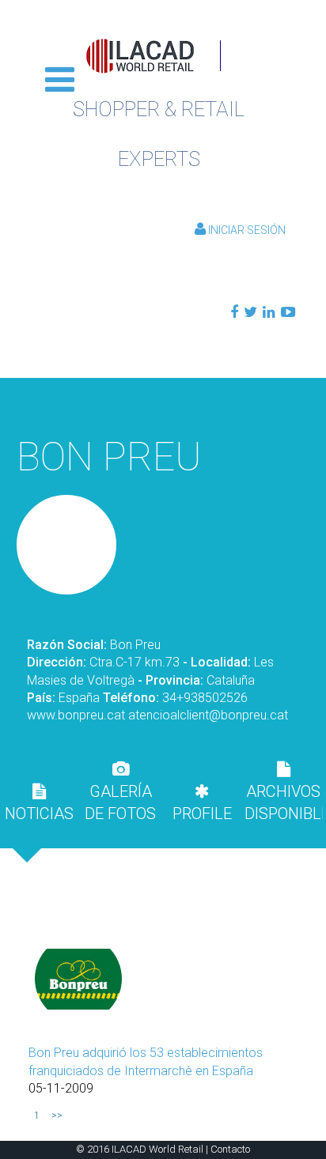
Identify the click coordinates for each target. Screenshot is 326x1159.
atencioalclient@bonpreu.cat (208, 715)
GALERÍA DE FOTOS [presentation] (120, 802)
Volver (163, 402)
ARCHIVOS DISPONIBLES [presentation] (283, 802)
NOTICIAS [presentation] (39, 813)
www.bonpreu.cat (76, 715)
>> (57, 1115)
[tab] (39, 802)
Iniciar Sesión (246, 230)
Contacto (230, 1149)
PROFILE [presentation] (202, 813)
